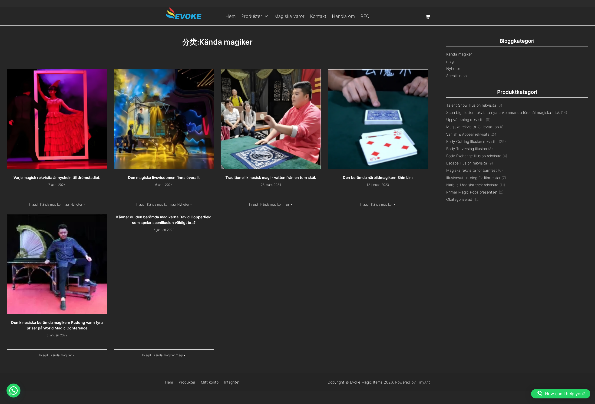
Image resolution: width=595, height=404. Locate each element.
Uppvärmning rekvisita (465, 119)
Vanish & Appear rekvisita (467, 134)
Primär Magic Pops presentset (472, 192)
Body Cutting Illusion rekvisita (472, 141)
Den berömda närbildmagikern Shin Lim (378, 177)
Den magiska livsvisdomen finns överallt (164, 177)
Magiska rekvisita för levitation (472, 127)
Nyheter (76, 204)
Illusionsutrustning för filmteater (473, 177)
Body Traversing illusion (466, 148)
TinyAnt (423, 382)
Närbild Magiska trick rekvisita (472, 185)
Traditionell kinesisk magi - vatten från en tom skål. (270, 177)
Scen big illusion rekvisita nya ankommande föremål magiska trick (503, 112)
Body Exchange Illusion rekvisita (473, 156)
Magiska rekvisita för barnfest (471, 170)
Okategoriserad (459, 199)
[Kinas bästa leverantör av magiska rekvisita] (183, 16)
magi (66, 204)
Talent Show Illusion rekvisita (471, 105)
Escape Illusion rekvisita (466, 163)
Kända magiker (51, 204)
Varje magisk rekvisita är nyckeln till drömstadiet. (56, 177)
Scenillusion (456, 75)
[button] (560, 393)
